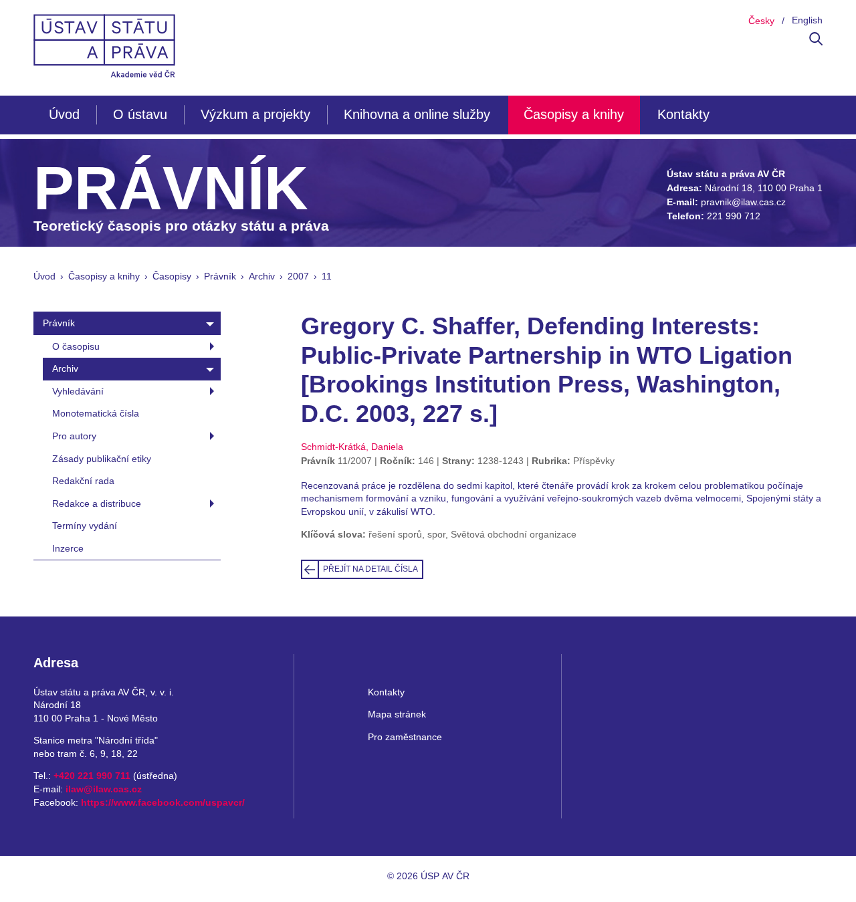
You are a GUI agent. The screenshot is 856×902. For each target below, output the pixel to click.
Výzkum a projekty (255, 114)
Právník (220, 276)
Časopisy (171, 276)
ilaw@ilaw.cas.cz (104, 789)
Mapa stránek (397, 714)
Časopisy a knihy (574, 114)
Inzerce (68, 548)
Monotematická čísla (95, 413)
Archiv (262, 276)
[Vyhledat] (816, 42)
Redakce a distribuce (96, 503)
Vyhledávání (78, 391)
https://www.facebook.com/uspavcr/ (163, 802)
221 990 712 (733, 216)
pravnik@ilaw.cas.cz (743, 202)
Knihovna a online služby (417, 114)
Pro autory (74, 436)
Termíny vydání (84, 525)
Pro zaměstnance (405, 736)
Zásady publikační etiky (101, 458)
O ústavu (140, 114)
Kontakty (683, 114)
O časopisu (76, 346)
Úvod (64, 114)
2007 (298, 276)
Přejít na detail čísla (370, 569)
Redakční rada (83, 480)
